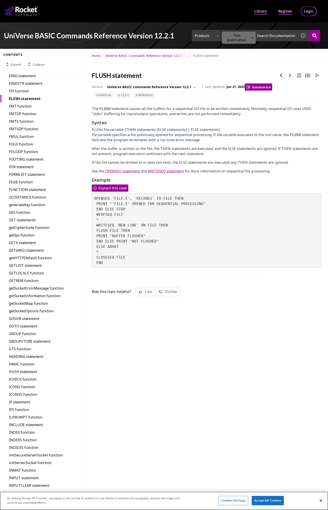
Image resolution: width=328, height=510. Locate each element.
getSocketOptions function (31, 311)
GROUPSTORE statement (30, 341)
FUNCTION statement (27, 189)
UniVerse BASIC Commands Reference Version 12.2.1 (143, 56)
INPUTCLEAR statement (29, 485)
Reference (145, 95)
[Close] (321, 500)
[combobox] (259, 35)
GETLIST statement (25, 265)
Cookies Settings (233, 500)
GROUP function (22, 333)
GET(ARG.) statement (26, 250)
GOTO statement (23, 326)
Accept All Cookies (267, 500)
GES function (19, 212)
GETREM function (23, 280)
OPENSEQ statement (122, 171)
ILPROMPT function (25, 417)
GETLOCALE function (26, 273)
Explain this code (112, 188)
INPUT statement (24, 477)
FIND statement (22, 75)
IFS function (19, 409)
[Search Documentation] (314, 35)
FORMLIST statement (27, 174)
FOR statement (21, 166)
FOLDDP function (23, 151)
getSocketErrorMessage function (36, 288)
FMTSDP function (23, 128)
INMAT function (22, 470)
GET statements (22, 220)
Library (260, 11)
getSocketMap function (28, 303)
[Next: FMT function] (290, 75)
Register (285, 11)
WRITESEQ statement (166, 171)
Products (202, 35)
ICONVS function (23, 394)
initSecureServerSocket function (36, 455)
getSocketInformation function (34, 295)
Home (96, 56)
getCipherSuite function (29, 227)
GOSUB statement (24, 318)
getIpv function (22, 235)
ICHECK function (23, 379)
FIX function (19, 91)
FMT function (20, 106)
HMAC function (21, 364)
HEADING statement (26, 356)
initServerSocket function (30, 462)
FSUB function (21, 182)
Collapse (39, 64)
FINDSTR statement (25, 83)
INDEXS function (23, 439)
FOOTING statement (26, 159)
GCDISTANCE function (27, 197)
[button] (252, 37)
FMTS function (21, 121)
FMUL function (21, 136)
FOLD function (21, 144)
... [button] (187, 56)
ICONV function (22, 386)
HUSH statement (23, 371)
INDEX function (22, 432)
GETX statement (22, 242)
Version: (97, 87)
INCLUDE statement (26, 424)
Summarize (261, 87)
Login (308, 11)
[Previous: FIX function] (281, 75)
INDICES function (23, 447)
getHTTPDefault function (30, 257)
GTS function (20, 348)
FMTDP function (22, 113)
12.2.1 (124, 95)
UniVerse (105, 95)
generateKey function (27, 204)
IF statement (19, 402)
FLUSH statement (25, 98)
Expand (16, 64)
